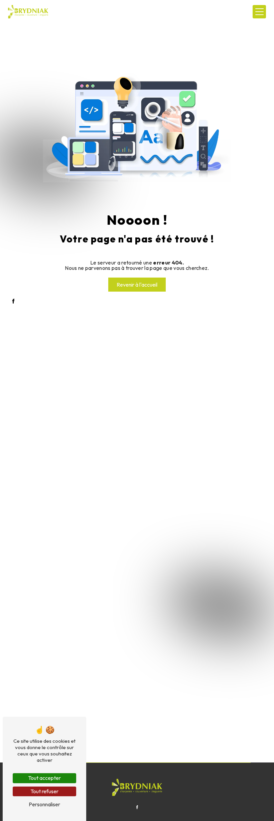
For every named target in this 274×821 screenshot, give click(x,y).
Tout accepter (44, 778)
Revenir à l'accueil (137, 284)
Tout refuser (44, 791)
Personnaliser (44, 804)
